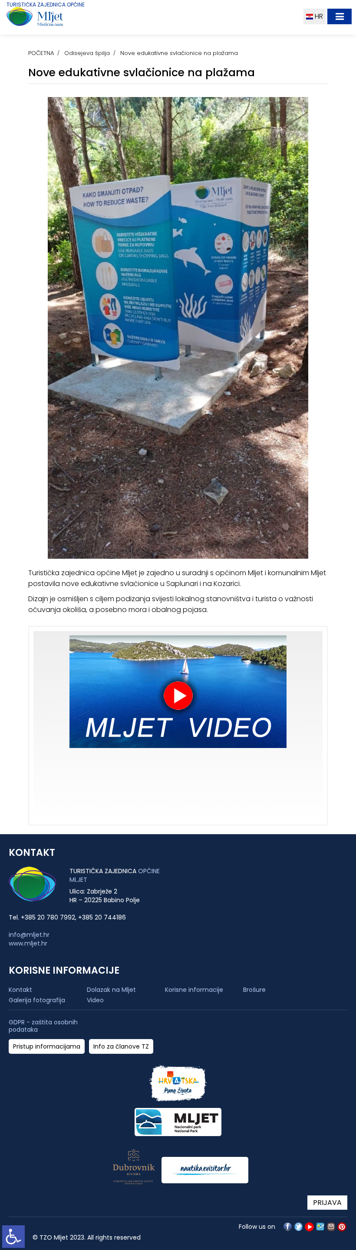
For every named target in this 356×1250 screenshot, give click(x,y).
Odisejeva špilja (87, 53)
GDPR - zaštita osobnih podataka (43, 1026)
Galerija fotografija (37, 1000)
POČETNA (41, 53)
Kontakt (20, 989)
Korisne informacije (194, 989)
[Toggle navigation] (339, 16)
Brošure (254, 989)
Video (95, 1000)
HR (318, 16)
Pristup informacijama (46, 1046)
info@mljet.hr (29, 934)
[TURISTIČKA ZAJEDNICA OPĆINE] (51, 18)
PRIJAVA (327, 1203)
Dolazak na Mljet (111, 989)
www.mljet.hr (28, 943)
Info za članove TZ (121, 1046)
